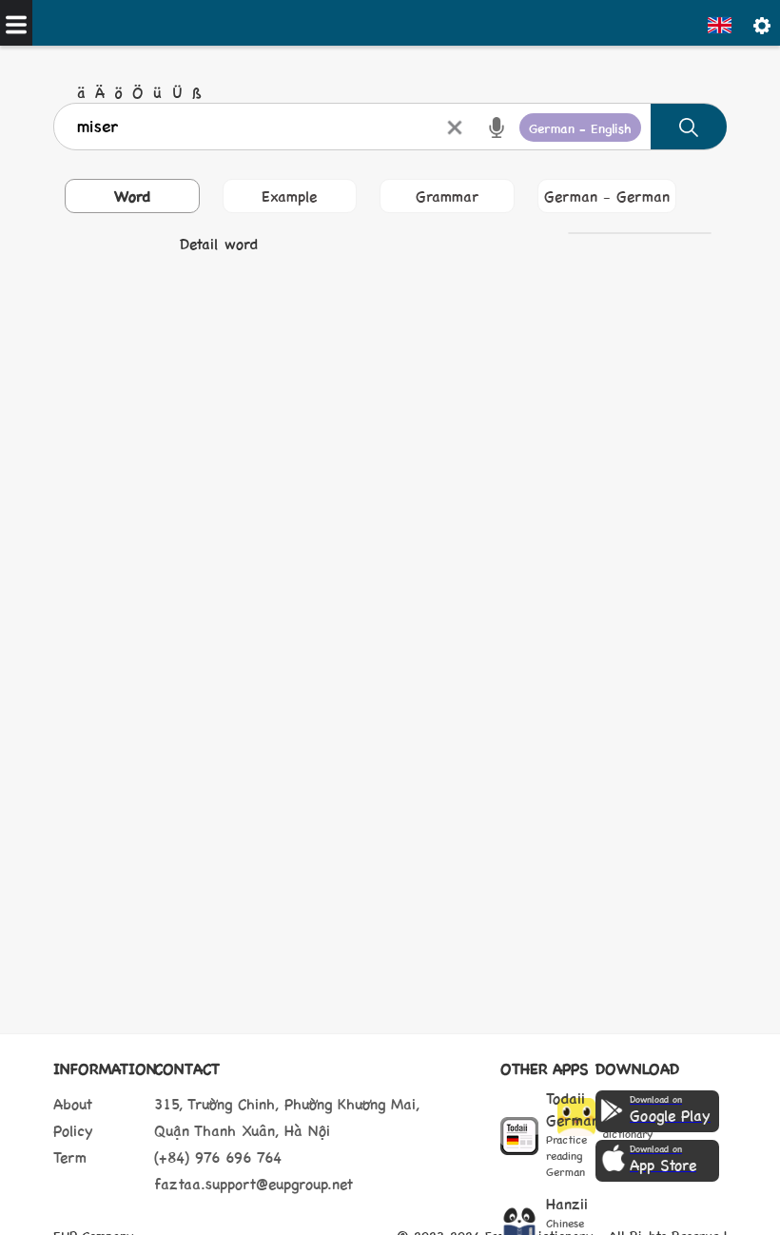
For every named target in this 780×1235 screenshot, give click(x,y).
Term (70, 1156)
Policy (73, 1130)
